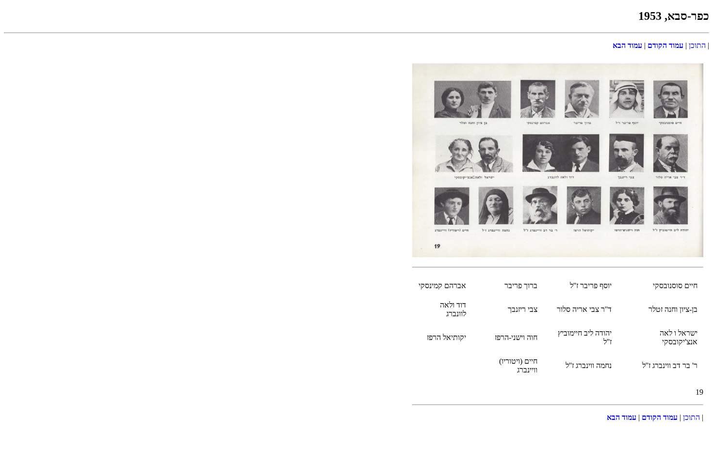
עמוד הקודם (664, 45)
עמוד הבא (627, 45)
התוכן (697, 45)
